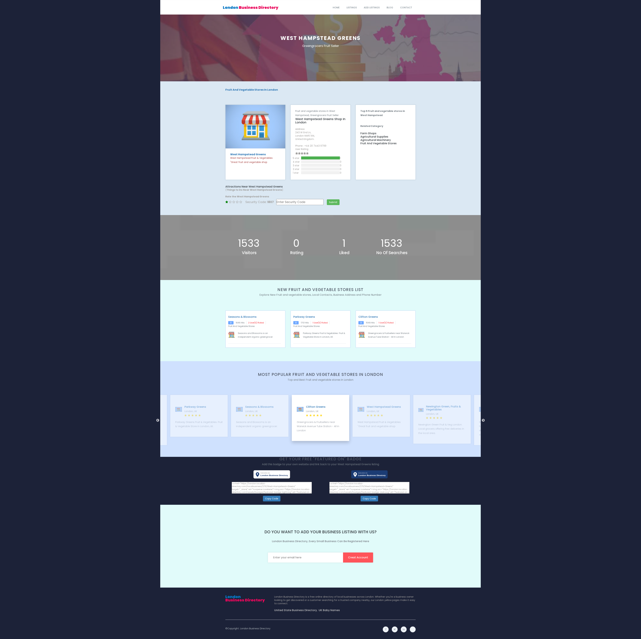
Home (336, 7)
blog (390, 7)
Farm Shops (368, 133)
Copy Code (271, 498)
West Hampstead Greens (323, 406)
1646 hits (240, 322)
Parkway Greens (304, 316)
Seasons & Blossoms (242, 316)
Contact (406, 7)
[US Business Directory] (404, 629)
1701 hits (305, 322)
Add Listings (372, 7)
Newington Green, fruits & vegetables (382, 408)
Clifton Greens (368, 316)
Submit (333, 202)
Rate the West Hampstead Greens (247, 196)
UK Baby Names (329, 610)
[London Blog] (413, 629)
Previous (157, 420)
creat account (358, 557)
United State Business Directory (295, 610)
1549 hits (370, 322)
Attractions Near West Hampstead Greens (254, 186)
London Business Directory (255, 628)
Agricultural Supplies (374, 136)
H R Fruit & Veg (437, 406)
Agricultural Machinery (375, 140)
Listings (352, 7)
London (250, 7)
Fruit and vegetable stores (378, 143)
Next (483, 420)
